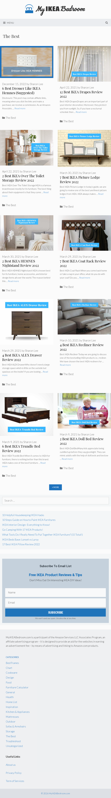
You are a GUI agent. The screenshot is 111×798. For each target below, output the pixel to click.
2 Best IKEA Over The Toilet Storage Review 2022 (23, 178)
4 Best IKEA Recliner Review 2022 (81, 347)
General (10, 692)
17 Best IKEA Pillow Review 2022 (21, 544)
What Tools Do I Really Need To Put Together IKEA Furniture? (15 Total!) (42, 534)
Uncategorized (14, 746)
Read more (19, 108)
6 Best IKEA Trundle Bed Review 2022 (21, 448)
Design (10, 677)
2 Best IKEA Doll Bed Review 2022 (81, 441)
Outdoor (10, 721)
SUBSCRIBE (55, 612)
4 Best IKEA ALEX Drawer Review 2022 (22, 357)
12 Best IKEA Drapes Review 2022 (81, 94)
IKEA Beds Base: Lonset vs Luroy (20, 539)
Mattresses (12, 716)
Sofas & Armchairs (16, 726)
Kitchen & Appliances (18, 711)
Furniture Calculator (17, 687)
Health (10, 697)
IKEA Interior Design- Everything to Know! (26, 524)
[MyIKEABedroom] (55, 9)
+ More (55, 487)
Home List (11, 702)
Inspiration (12, 706)
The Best (11, 117)
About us (11, 764)
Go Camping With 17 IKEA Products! (22, 529)
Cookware (11, 672)
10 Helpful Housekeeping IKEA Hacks (23, 515)
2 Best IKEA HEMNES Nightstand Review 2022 (20, 263)
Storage (10, 731)
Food (8, 682)
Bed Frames (12, 662)
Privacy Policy (14, 772)
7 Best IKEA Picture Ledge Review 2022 (80, 179)
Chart (9, 667)
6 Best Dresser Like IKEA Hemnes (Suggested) (21, 90)
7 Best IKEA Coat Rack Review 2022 (83, 263)
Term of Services (15, 781)
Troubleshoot (13, 741)
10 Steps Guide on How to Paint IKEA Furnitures (29, 519)
